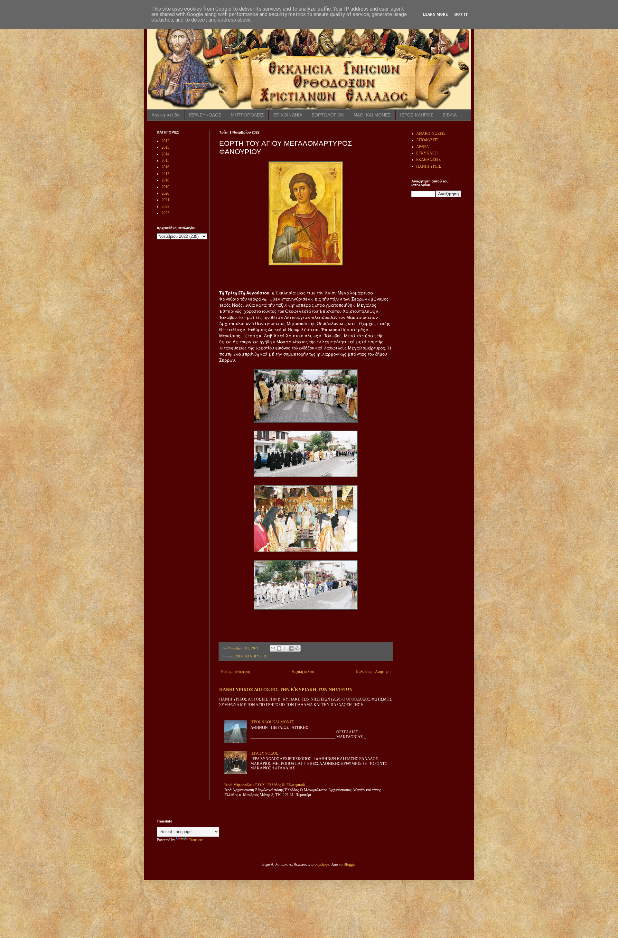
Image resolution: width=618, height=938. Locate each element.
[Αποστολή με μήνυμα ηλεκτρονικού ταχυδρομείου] (273, 648)
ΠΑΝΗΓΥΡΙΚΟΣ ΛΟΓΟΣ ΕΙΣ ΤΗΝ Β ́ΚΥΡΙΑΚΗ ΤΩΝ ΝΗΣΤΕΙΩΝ (285, 689)
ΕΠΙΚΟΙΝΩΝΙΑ (287, 114)
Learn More (435, 14)
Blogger (349, 864)
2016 (165, 167)
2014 (239, 656)
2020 (165, 193)
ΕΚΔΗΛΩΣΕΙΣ (428, 159)
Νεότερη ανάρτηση (235, 671)
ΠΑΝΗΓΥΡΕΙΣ (256, 656)
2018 (165, 180)
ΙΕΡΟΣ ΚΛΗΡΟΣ (416, 114)
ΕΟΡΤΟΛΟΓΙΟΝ (328, 114)
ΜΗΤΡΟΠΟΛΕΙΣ (247, 114)
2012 (165, 141)
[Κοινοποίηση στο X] (285, 648)
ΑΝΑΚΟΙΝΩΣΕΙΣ (430, 133)
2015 (165, 160)
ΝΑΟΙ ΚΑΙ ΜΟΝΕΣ (372, 114)
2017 (165, 174)
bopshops (321, 864)
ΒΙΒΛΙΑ (450, 114)
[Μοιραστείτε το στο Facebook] (291, 648)
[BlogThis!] (279, 648)
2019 (165, 187)
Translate (196, 840)
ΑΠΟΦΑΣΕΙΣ (427, 140)
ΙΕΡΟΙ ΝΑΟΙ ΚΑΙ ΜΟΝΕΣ (272, 722)
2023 (165, 213)
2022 (165, 206)
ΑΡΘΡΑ (422, 146)
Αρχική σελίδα (166, 114)
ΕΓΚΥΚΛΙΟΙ (427, 153)
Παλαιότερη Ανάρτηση (373, 671)
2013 (165, 147)
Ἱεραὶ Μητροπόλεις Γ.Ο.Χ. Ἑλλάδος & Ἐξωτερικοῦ (264, 785)
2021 (165, 200)
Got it (461, 14)
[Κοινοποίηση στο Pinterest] (297, 648)
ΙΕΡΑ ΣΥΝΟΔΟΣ (205, 114)
